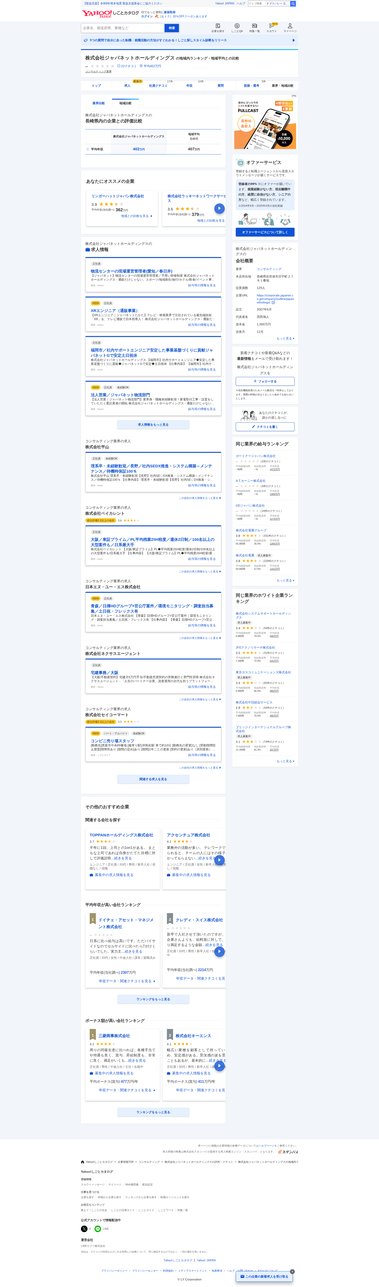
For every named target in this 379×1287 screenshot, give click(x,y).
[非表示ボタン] (292, 1271)
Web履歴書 (132, 1184)
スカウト (271, 31)
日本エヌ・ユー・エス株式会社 (113, 587)
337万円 (274, 749)
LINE (106, 1228)
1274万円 (275, 519)
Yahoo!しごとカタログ (99, 1161)
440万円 (274, 636)
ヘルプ (241, 3)
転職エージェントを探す (175, 1197)
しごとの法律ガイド (123, 1210)
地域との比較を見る (135, 216)
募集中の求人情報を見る (114, 875)
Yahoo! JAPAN (224, 3)
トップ (96, 85)
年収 (195, 84)
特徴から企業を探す (110, 1197)
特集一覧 (254, 31)
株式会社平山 (97, 447)
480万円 (274, 691)
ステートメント (192, 1270)
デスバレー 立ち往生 (279, 3)
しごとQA (237, 31)
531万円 (274, 661)
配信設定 (147, 1184)
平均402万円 (152, 66)
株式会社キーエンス (193, 1036)
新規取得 (169, 12)
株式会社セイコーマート (107, 715)
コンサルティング (269, 269)
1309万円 (275, 494)
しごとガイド (146, 1210)
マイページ (290, 31)
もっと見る (284, 338)
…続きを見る (121, 858)
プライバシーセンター (145, 1270)
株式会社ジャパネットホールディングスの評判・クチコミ (199, 1161)
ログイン (147, 16)
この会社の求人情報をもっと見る (198, 498)
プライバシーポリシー (114, 1270)
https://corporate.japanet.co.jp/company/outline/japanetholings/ (275, 299)
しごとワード (166, 1210)
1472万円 (275, 469)
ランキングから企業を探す (141, 1197)
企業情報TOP (126, 1161)
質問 (221, 85)
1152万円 (275, 569)
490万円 (274, 715)
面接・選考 (255, 84)
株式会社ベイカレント (105, 513)
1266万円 (275, 543)
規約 (168, 1270)
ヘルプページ (266, 1145)
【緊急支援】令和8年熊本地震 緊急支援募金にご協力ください (123, 3)
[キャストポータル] (265, 148)
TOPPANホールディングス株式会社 (121, 835)
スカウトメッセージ (93, 1184)
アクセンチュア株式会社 (188, 835)
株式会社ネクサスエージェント (113, 653)
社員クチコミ (161, 84)
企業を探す (218, 31)
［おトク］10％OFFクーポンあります (183, 16)
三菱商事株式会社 (114, 1036)
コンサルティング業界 (98, 71)
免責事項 (217, 1270)
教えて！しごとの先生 (94, 1210)
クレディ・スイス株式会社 (199, 920)
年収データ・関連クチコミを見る (125, 981)
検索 (293, 4)
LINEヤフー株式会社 (93, 1246)
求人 (133, 84)
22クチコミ (129, 66)
